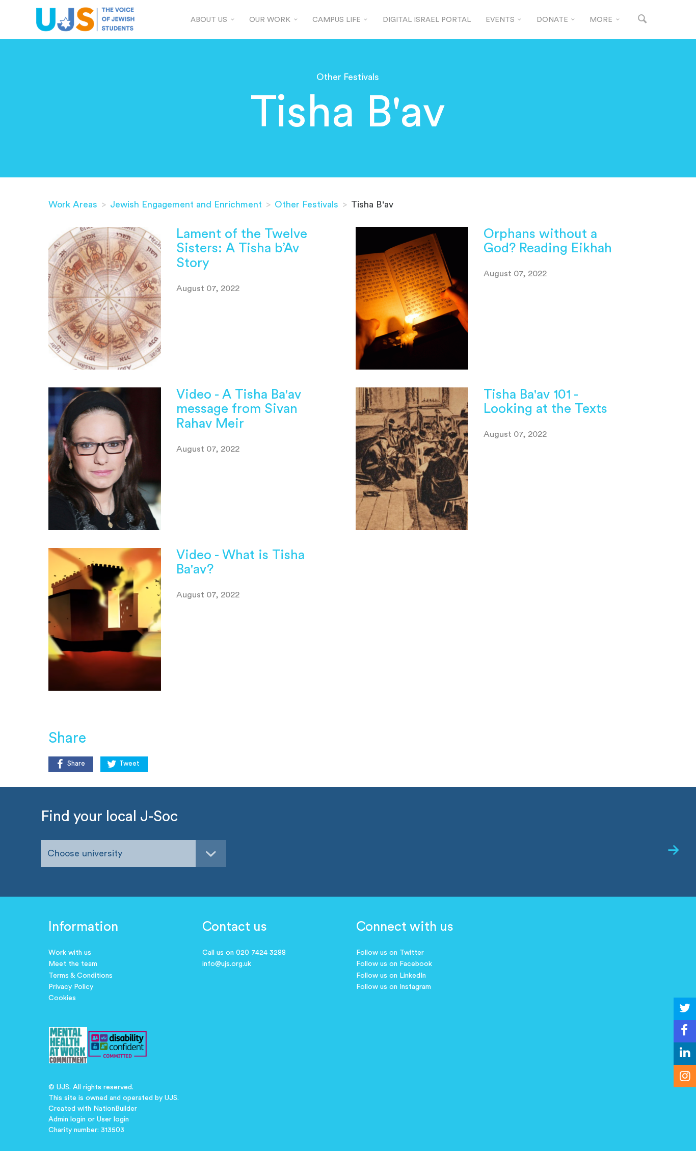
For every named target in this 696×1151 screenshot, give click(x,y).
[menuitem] (212, 20)
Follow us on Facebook (394, 963)
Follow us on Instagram (393, 986)
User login (113, 1119)
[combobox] (133, 853)
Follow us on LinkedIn (391, 975)
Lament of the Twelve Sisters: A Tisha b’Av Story (241, 248)
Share (76, 764)
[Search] (642, 19)
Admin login (67, 1119)
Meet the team (72, 963)
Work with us (69, 952)
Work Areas (72, 204)
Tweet (129, 764)
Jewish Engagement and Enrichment (186, 204)
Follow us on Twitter (390, 952)
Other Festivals (306, 204)
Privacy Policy (70, 986)
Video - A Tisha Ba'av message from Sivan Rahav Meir (238, 409)
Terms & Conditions (80, 975)
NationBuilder (115, 1108)
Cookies (62, 998)
